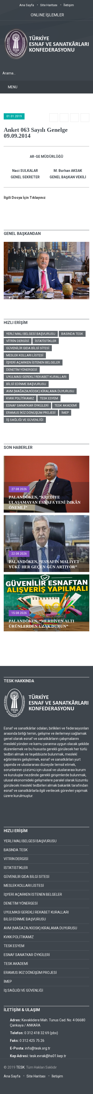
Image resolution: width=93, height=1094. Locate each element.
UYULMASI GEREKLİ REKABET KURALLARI (36, 377)
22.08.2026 (19, 553)
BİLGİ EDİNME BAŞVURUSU (26, 384)
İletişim (68, 5)
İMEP (65, 412)
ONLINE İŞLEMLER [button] (47, 15)
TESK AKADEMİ (66, 405)
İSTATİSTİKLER (45, 341)
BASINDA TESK (72, 334)
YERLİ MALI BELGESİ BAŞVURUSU (30, 334)
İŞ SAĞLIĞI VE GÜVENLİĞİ (24, 420)
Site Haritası (48, 5)
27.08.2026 (19, 489)
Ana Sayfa (26, 5)
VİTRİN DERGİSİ (17, 341)
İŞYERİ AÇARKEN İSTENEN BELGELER (33, 362)
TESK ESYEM (49, 398)
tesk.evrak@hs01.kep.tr (48, 1056)
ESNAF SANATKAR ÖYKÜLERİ (27, 405)
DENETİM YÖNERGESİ (21, 369)
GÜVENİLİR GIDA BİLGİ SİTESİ (27, 348)
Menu (12, 87)
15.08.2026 (19, 613)
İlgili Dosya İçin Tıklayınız (25, 198)
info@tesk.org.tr (37, 1048)
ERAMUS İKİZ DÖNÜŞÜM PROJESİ (31, 412)
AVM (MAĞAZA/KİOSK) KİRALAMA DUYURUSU (40, 391)
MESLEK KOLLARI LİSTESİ (24, 355)
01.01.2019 (14, 116)
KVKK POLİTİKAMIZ (20, 398)
